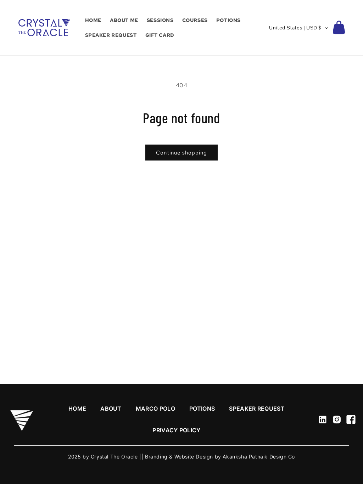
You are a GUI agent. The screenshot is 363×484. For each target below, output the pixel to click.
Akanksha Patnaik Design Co (259, 457)
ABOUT (111, 408)
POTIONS (202, 408)
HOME (77, 408)
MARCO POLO (155, 408)
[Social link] (323, 419)
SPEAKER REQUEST (257, 408)
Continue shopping (181, 152)
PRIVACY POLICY (176, 430)
